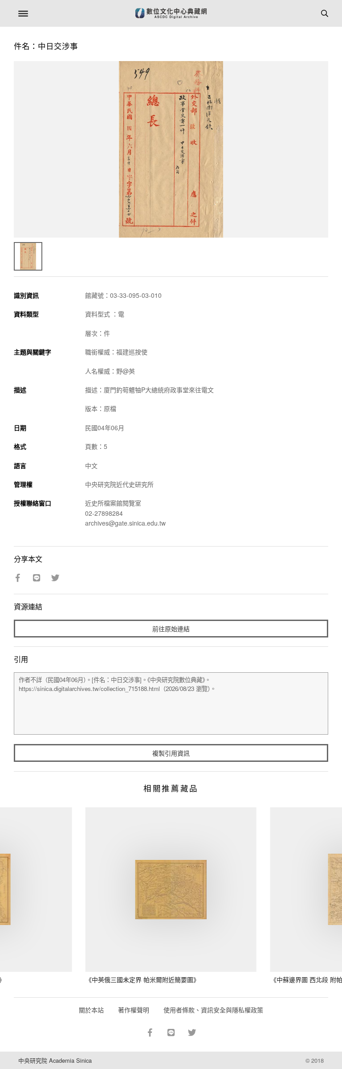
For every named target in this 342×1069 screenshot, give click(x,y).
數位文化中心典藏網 (171, 13)
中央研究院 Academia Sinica (55, 1060)
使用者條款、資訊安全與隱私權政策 (213, 1009)
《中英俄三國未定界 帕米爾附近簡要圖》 (143, 979)
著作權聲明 (133, 1009)
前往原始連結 (171, 628)
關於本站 (91, 1009)
